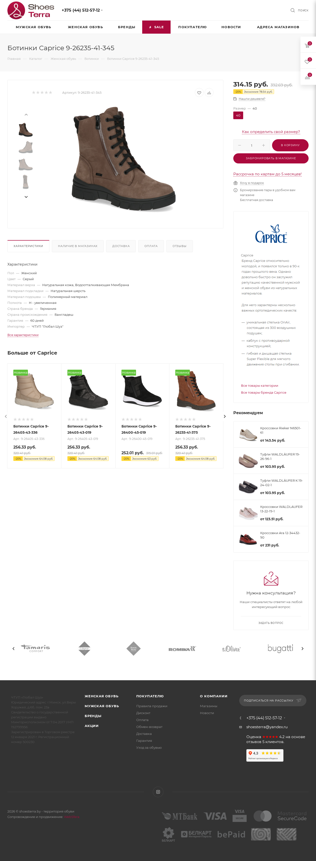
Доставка (121, 246)
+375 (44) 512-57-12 (81, 10)
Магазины (208, 706)
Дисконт (143, 713)
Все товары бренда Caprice (263, 392)
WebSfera (71, 817)
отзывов (253, 742)
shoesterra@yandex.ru (267, 727)
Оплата (151, 246)
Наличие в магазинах (78, 246)
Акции (92, 726)
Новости (207, 713)
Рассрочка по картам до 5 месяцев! (267, 174)
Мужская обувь (102, 706)
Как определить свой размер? (271, 131)
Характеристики (28, 246)
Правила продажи (151, 706)
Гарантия (144, 741)
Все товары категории (259, 385)
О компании (213, 696)
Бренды (93, 716)
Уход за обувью (149, 747)
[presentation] (26, 114)
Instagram (158, 792)
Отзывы (180, 246)
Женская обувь (101, 696)
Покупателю (150, 696)
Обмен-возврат (149, 727)
